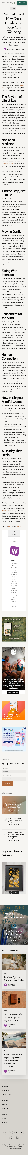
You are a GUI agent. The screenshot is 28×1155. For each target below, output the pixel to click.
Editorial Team (10, 49)
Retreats (4, 1118)
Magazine (5, 1108)
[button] (22, 3)
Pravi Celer (5, 511)
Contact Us (5, 1090)
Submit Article (6, 1094)
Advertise (5, 1100)
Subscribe (5, 1104)
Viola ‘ (10, 526)
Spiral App (5, 1114)
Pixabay (18, 526)
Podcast (4, 1122)
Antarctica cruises (7, 164)
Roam (13, 9)
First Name (5, 768)
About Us (5, 1086)
